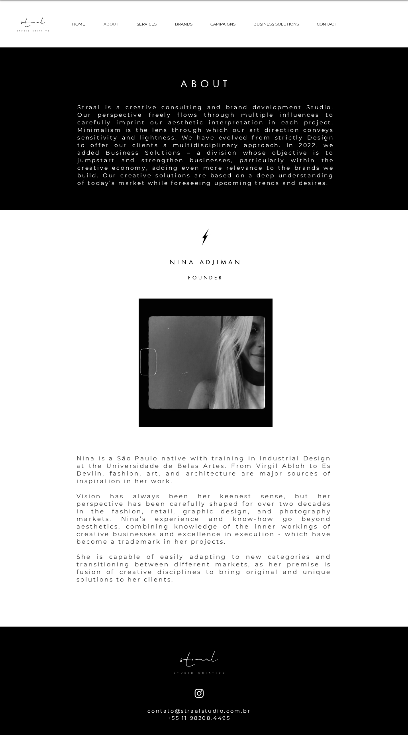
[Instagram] (199, 693)
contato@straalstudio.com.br (199, 710)
